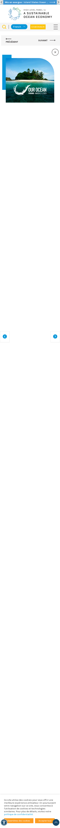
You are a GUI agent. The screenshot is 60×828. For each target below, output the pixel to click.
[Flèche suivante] (58, 2)
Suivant (43, 40)
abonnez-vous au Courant (33, 761)
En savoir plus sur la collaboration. (22, 479)
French (17, 26)
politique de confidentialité (18, 814)
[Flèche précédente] (1, 2)
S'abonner (37, 27)
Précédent (12, 42)
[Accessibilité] (4, 822)
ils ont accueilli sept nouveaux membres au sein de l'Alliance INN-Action (28, 722)
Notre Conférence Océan (28, 189)
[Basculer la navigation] (56, 26)
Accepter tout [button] (45, 821)
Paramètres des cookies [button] (19, 821)
